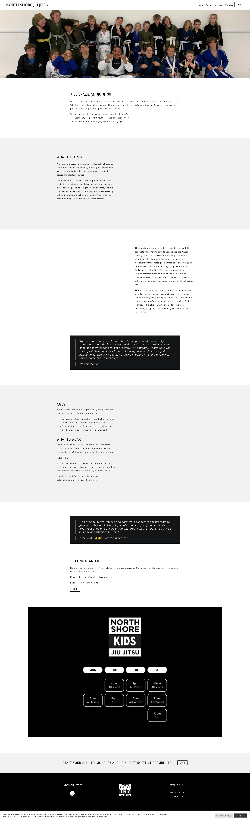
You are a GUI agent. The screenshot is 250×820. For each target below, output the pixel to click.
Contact (229, 5)
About (208, 5)
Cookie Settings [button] (223, 815)
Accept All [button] (240, 815)
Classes (218, 5)
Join (239, 5)
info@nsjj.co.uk (177, 793)
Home (200, 5)
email (96, 583)
